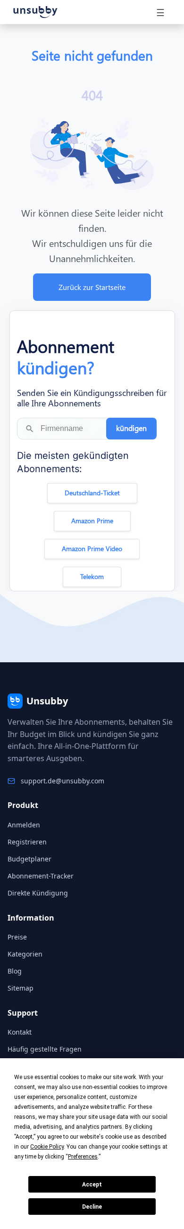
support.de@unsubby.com (62, 780)
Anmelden (24, 824)
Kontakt (20, 1031)
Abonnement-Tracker (41, 875)
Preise (17, 936)
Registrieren (27, 841)
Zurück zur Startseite (92, 287)
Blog (15, 970)
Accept (92, 1184)
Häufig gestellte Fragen (45, 1049)
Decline (92, 1206)
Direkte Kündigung (38, 892)
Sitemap (20, 987)
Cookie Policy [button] (47, 1146)
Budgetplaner (29, 858)
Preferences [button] (83, 1156)
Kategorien (25, 953)
